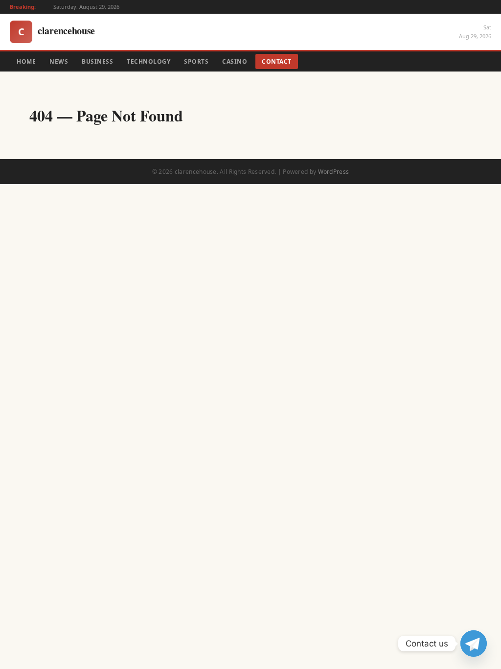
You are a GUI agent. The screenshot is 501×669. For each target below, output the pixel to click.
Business (97, 61)
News (58, 61)
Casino (234, 61)
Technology (148, 61)
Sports (196, 61)
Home (26, 61)
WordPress (333, 171)
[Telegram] (473, 643)
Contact (277, 61)
